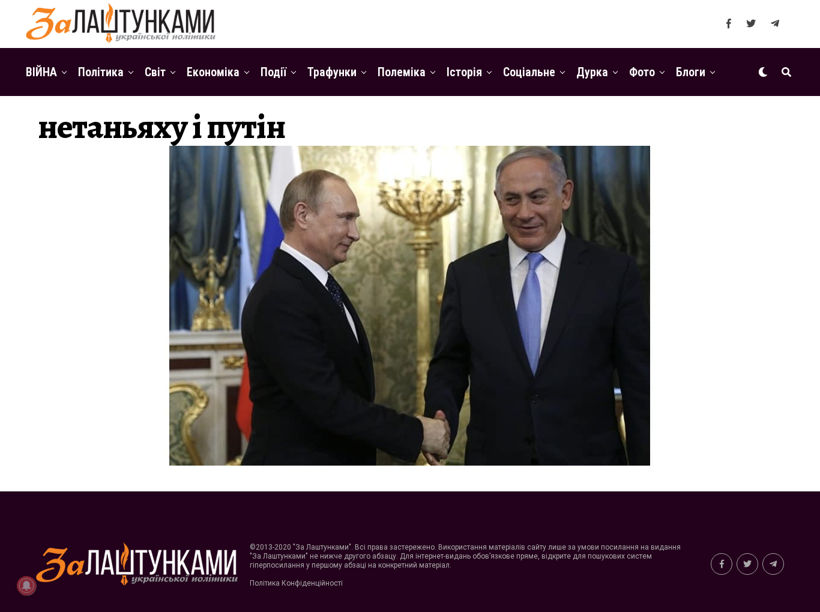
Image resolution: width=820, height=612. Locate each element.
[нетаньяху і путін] (410, 462)
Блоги (690, 72)
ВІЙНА (41, 72)
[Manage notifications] (26, 585)
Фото (642, 72)
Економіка (213, 72)
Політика (101, 72)
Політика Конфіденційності (296, 583)
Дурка (592, 72)
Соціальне (529, 72)
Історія (464, 72)
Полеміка (402, 72)
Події (273, 72)
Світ (155, 72)
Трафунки (332, 72)
